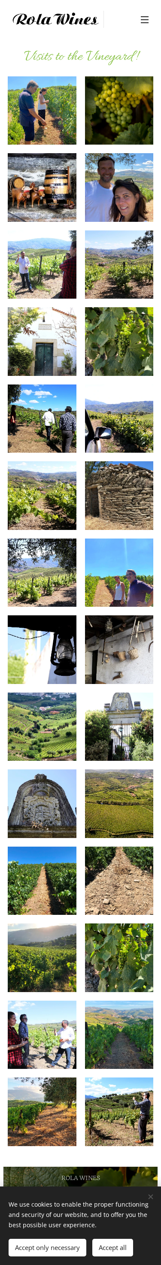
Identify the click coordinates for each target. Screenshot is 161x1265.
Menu (144, 19)
